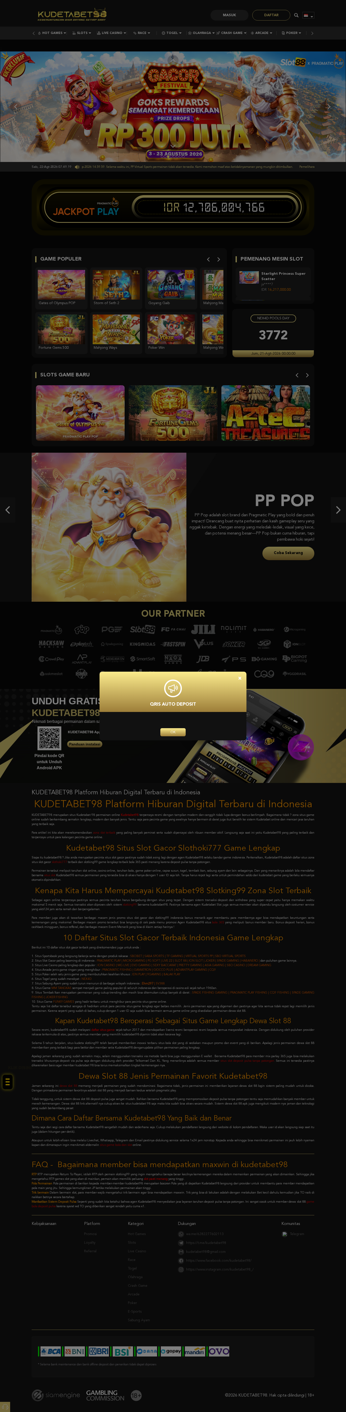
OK (173, 732)
